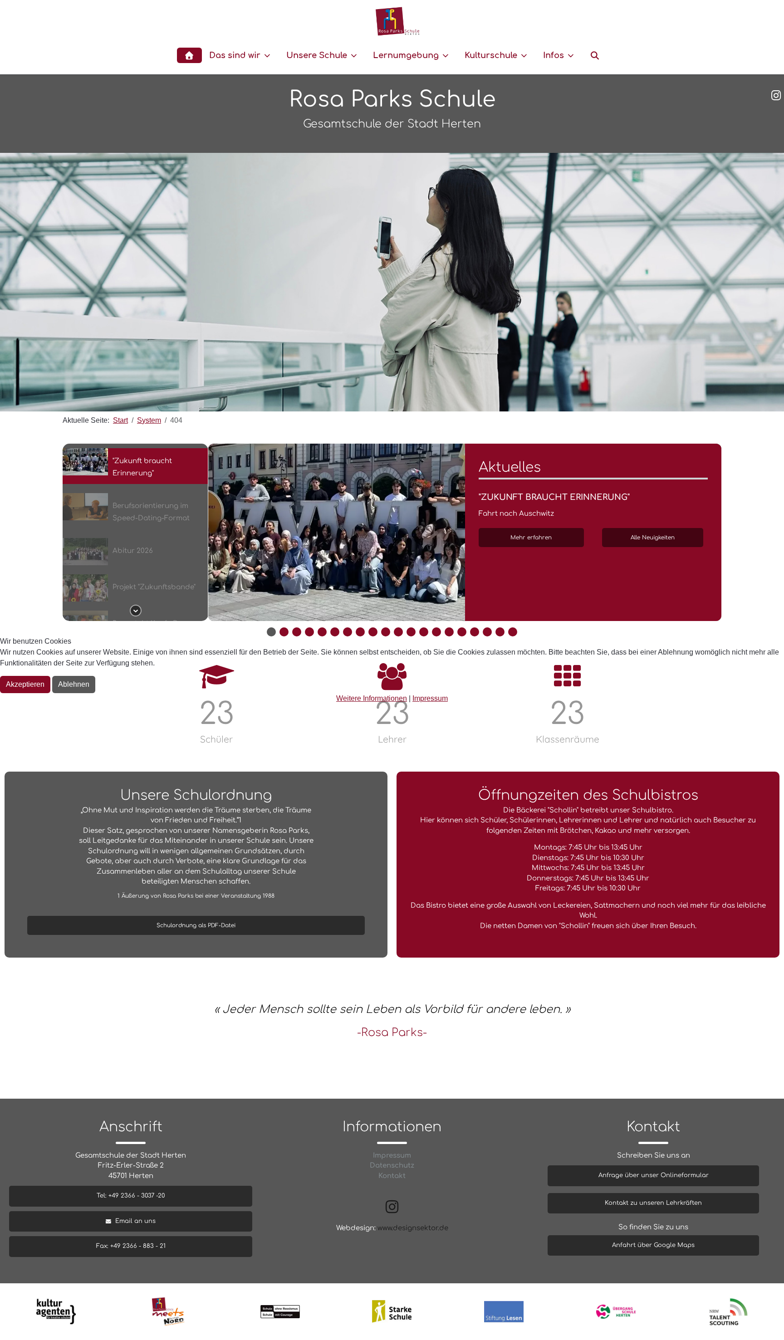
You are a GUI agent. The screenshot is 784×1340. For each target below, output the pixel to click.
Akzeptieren (25, 684)
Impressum (430, 698)
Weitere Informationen (371, 698)
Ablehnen (73, 684)
